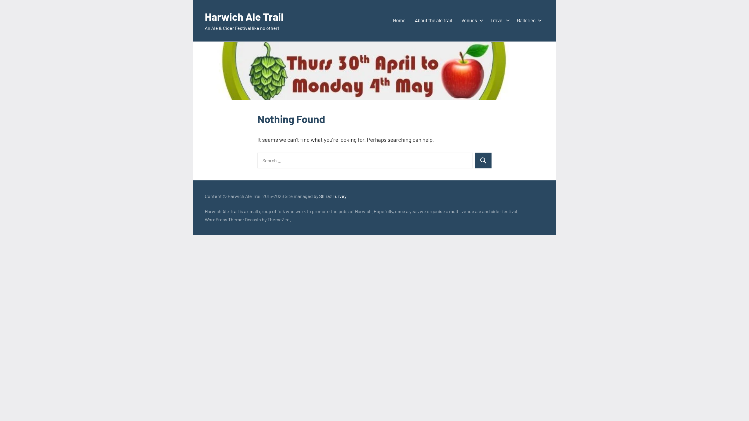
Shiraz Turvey (332, 196)
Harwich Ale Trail (244, 16)
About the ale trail (433, 20)
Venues (469, 20)
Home (399, 20)
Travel (497, 20)
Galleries (526, 20)
